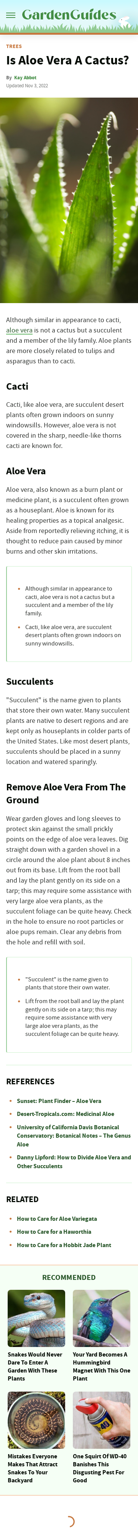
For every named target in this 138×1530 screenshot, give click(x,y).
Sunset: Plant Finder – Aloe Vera (59, 1101)
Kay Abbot (25, 78)
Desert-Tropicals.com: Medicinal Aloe (65, 1114)
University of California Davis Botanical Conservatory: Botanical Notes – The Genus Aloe (74, 1136)
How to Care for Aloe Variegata (57, 1219)
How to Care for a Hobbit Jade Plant (64, 1245)
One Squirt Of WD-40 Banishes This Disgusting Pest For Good (100, 1468)
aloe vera (19, 330)
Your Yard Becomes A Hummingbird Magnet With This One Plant (101, 1366)
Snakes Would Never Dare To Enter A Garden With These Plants (35, 1366)
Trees (14, 46)
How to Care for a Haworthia (54, 1232)
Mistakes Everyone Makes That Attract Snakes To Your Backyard (33, 1468)
